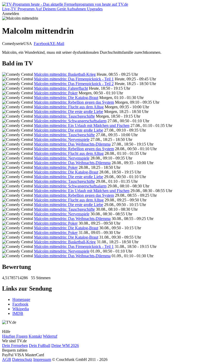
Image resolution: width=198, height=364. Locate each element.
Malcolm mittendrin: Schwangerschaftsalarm (70, 121)
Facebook (42, 43)
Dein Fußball (39, 345)
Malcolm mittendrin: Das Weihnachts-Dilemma (72, 144)
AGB (6, 359)
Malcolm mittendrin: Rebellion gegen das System (74, 102)
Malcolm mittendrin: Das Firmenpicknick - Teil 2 (74, 83)
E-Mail (58, 43)
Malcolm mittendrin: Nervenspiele (61, 139)
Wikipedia (20, 309)
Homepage (21, 299)
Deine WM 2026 (65, 345)
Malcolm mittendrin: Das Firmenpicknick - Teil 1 (74, 79)
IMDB (17, 313)
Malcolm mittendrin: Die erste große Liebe (68, 111)
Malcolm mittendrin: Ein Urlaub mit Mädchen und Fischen (81, 125)
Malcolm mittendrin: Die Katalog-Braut (66, 97)
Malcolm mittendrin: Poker (56, 93)
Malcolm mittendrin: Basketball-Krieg (65, 74)
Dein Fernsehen (15, 345)
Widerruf (50, 336)
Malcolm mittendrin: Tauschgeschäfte (64, 116)
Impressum (42, 359)
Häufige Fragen (15, 336)
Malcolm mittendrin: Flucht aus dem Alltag (69, 107)
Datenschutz (22, 359)
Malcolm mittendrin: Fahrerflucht (61, 88)
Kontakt (35, 336)
